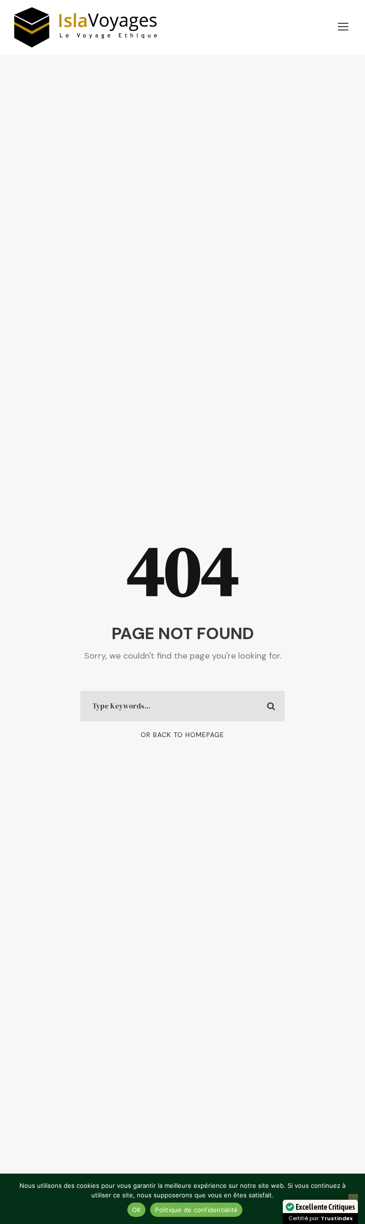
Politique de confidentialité (196, 1210)
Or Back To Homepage (182, 734)
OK (136, 1210)
